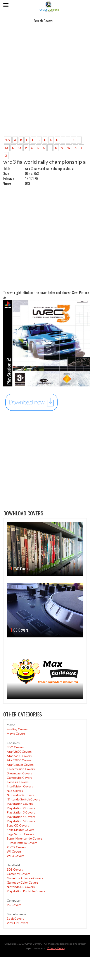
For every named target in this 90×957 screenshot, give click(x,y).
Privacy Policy (56, 948)
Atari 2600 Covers (19, 751)
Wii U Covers (15, 856)
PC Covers (14, 905)
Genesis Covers (18, 782)
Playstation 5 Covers (21, 821)
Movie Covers (16, 733)
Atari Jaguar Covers (20, 764)
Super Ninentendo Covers (24, 838)
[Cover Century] (50, 6)
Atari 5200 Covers (19, 756)
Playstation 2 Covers (21, 808)
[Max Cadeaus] (45, 672)
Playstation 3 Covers (21, 812)
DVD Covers (21, 568)
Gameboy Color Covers (22, 882)
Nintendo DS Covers (21, 887)
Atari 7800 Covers (19, 760)
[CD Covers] (45, 610)
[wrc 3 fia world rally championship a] (31, 402)
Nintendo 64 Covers (20, 795)
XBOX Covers (16, 847)
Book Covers (15, 918)
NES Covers (15, 790)
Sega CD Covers (18, 825)
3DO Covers (15, 747)
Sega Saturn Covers (20, 834)
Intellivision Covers (20, 786)
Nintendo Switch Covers (23, 799)
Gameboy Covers (18, 874)
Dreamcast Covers (19, 773)
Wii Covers (14, 851)
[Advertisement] (45, 86)
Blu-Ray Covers (17, 729)
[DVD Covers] (45, 549)
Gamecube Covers (19, 777)
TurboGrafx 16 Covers (22, 843)
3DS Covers (15, 869)
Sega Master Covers (21, 830)
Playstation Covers (20, 803)
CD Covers (20, 630)
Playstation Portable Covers (26, 891)
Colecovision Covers (21, 769)
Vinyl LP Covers (17, 923)
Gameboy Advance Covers (25, 878)
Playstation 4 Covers (21, 816)
